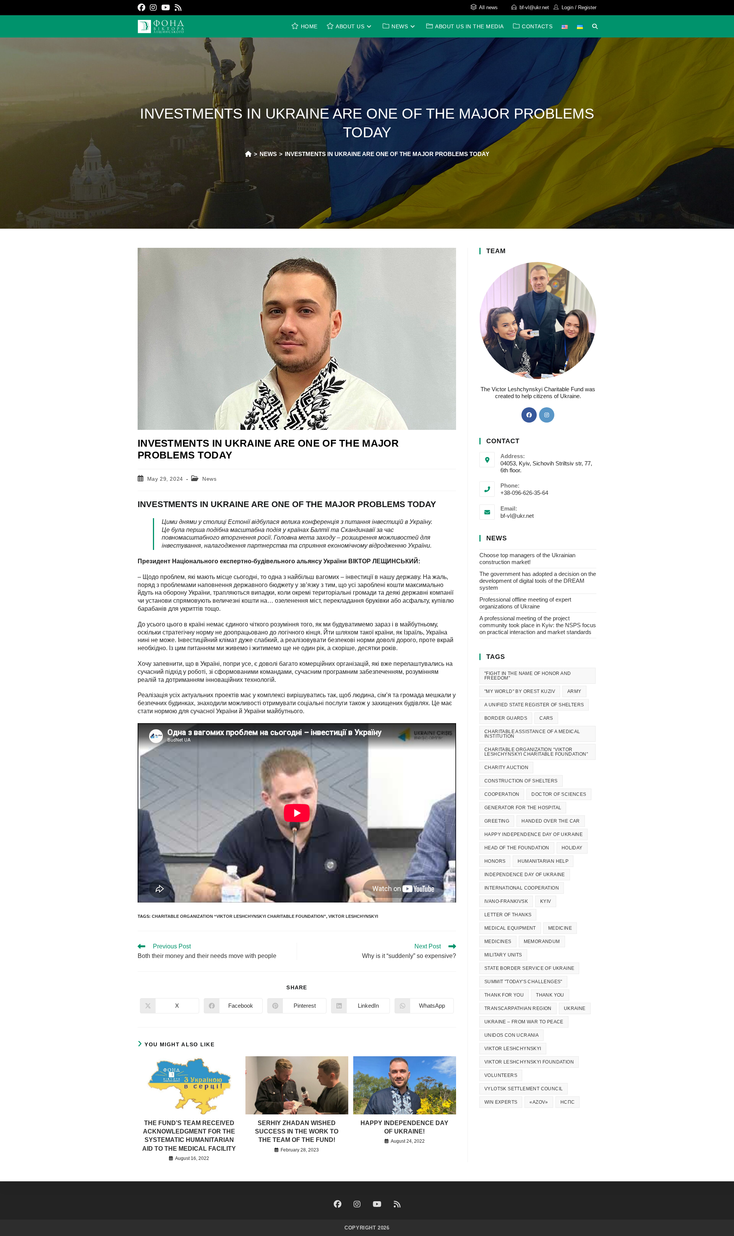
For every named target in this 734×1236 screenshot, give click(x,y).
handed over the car (550, 821)
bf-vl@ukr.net (534, 7)
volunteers (500, 1075)
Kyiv (545, 901)
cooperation (501, 794)
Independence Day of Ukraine (524, 874)
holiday (572, 848)
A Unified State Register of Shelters (534, 704)
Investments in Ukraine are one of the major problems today (387, 154)
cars (546, 718)
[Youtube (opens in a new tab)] (165, 7)
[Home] (248, 154)
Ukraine (575, 1008)
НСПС (567, 1102)
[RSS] (397, 1204)
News (209, 479)
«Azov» (538, 1102)
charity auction (506, 767)
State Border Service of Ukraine (529, 968)
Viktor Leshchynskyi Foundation (529, 1062)
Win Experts (500, 1102)
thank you (550, 995)
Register (587, 7)
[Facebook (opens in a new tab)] (143, 7)
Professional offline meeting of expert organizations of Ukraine (525, 603)
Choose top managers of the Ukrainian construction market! (527, 558)
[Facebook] (529, 415)
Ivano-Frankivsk (506, 901)
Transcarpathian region (518, 1008)
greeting (496, 821)
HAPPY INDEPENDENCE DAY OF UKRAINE (533, 834)
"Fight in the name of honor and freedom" (527, 676)
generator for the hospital (522, 807)
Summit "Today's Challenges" (523, 981)
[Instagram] (546, 415)
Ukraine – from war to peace (523, 1022)
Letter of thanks (507, 914)
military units (503, 955)
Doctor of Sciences (558, 794)
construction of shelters (521, 781)
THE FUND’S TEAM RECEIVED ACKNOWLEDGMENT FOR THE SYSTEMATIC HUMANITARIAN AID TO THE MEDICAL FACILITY (189, 1136)
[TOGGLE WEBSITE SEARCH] (595, 26)
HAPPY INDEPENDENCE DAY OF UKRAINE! (404, 1127)
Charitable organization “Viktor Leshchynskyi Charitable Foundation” (239, 916)
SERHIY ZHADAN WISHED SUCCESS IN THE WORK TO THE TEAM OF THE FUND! (296, 1131)
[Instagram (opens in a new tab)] (153, 7)
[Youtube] (377, 1204)
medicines (498, 941)
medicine (560, 928)
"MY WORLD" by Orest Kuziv (519, 691)
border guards (505, 718)
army (574, 691)
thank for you (504, 995)
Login (567, 7)
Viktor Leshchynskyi (353, 916)
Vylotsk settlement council (523, 1088)
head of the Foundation (516, 848)
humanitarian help (543, 861)
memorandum (542, 941)
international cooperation (521, 888)
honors (494, 861)
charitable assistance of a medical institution (532, 734)
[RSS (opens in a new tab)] (178, 7)
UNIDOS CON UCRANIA (511, 1035)
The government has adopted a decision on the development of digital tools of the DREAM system (537, 581)
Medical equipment (510, 928)
